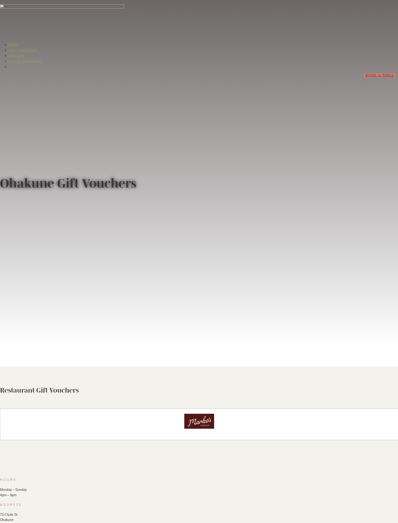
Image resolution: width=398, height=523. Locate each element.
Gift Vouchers (23, 50)
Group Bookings (25, 61)
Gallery (16, 55)
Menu (13, 44)
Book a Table (380, 75)
